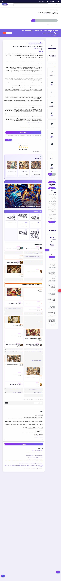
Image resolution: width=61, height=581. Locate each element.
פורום (16, 4)
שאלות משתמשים (54, 239)
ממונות (52, 136)
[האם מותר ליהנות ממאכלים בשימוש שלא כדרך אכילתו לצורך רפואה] (24, 165)
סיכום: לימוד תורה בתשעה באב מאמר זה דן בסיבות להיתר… (51, 295)
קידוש (27, 399)
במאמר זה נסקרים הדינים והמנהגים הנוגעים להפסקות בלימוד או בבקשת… (51, 325)
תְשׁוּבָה (7, 402)
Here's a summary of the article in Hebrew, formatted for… (51, 286)
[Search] (33, 20)
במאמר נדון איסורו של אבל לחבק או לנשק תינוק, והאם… (51, 291)
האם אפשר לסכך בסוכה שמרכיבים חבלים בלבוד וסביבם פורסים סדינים (33, 468)
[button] (2, 1)
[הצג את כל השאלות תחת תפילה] (52, 111)
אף (51, 194)
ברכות (52, 84)
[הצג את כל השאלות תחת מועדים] (52, 100)
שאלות (45, 4)
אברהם (55, 194)
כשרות (52, 167)
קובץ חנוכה (53, 211)
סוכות (55, 208)
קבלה (29, 399)
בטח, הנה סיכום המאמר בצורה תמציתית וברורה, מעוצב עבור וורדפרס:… (51, 317)
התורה (51, 197)
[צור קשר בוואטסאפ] (58, 572)
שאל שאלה (4, 4)
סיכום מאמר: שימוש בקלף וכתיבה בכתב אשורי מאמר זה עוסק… (51, 308)
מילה (49, 204)
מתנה (51, 205)
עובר (51, 208)
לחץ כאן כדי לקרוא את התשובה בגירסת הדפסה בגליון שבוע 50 (34, 122)
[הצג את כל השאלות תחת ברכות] (52, 80)
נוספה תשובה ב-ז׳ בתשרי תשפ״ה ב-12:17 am (38, 415)
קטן (51, 214)
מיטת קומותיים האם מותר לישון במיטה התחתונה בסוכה (34, 453)
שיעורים (22, 4)
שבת (22, 399)
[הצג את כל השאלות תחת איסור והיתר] (52, 121)
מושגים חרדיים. (52, 204)
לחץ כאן (29, 124)
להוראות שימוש (46, 13)
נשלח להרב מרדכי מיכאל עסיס (34, 399)
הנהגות (52, 94)
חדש (49, 197)
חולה (55, 198)
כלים (49, 201)
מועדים (52, 105)
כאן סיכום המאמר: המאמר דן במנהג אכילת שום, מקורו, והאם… (51, 278)
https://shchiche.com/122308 (38, 435)
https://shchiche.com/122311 (38, 437)
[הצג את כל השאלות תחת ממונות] (52, 131)
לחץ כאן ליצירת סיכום (23, 132)
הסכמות (33, 4)
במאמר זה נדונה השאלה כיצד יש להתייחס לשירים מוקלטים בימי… (51, 304)
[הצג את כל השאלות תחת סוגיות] (52, 152)
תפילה (52, 115)
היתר (55, 197)
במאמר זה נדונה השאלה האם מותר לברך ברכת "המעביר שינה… (51, 282)
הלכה (53, 197)
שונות (52, 146)
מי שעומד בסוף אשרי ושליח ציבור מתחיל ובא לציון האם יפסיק (34, 452)
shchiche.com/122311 (23, 127)
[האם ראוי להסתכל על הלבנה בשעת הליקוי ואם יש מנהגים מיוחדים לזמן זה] (12, 165)
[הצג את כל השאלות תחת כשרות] (52, 162)
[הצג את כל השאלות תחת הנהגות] (52, 90)
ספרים (27, 4)
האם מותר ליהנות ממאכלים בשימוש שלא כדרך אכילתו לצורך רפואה (24, 172)
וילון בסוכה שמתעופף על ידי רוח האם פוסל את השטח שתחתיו (34, 455)
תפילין (51, 218)
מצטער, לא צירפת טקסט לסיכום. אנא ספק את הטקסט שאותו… (51, 312)
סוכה (49, 207)
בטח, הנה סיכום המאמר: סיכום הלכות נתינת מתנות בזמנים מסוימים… (51, 299)
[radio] (27, 147)
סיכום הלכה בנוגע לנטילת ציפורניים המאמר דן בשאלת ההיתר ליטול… (51, 273)
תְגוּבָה (41, 439)
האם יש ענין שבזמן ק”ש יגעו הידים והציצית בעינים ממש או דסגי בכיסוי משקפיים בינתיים (36, 172)
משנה (53, 205)
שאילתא (50, 215)
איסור (53, 194)
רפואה (25, 399)
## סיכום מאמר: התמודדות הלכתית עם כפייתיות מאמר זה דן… (51, 269)
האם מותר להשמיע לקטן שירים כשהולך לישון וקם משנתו (34, 459)
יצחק (55, 201)
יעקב (40, 399)
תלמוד (55, 218)
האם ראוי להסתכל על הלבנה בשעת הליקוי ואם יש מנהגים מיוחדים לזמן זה (12, 172)
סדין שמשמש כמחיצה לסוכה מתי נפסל (37, 450)
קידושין (55, 215)
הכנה (42, 399)
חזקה (53, 198)
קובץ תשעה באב (54, 214)
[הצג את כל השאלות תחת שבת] (52, 69)
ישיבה (53, 201)
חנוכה (49, 198)
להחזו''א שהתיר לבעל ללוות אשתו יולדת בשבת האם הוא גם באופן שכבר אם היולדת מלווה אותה (29, 463)
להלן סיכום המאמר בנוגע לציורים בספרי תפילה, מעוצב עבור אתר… (51, 264)
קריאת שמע (52, 215)
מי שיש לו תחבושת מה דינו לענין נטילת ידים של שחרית (35, 457)
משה (38, 399)
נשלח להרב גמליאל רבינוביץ (53, 207)
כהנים (51, 201)
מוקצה (55, 204)
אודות (38, 4)
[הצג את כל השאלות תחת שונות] (52, 142)
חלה (51, 198)
